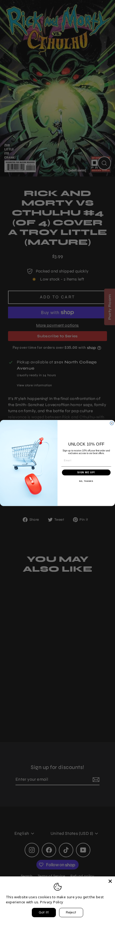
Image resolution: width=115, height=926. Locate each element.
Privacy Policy (51, 902)
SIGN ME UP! (86, 472)
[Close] (110, 881)
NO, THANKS (86, 481)
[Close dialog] (111, 423)
